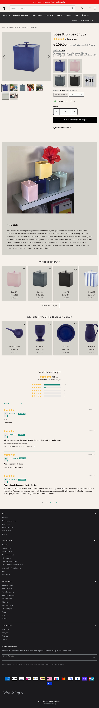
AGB (3, 571)
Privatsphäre (6, 558)
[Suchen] (72, 8)
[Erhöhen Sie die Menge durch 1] (74, 111)
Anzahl (55, 106)
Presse (4, 612)
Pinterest (5, 636)
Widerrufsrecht (7, 551)
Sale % (59, 15)
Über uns (85, 15)
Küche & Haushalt (20, 15)
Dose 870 (24, 28)
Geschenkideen (7, 527)
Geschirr (5, 15)
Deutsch (74, 21)
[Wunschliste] (90, 8)
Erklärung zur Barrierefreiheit (12, 565)
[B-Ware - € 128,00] (77, 97)
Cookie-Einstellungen (9, 561)
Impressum (6, 575)
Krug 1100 (91, 346)
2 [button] (46, 502)
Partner (4, 619)
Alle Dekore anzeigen (49, 306)
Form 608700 (13, 28)
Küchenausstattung (9, 521)
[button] (59, 39)
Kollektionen (6, 531)
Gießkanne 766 (14, 346)
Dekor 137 (91, 295)
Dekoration (36, 15)
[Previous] (4, 56)
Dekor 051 (40, 295)
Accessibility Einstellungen (11, 568)
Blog (77, 15)
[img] (9, 410)
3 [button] (50, 502)
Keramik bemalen (8, 595)
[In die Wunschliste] (24, 269)
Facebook (5, 629)
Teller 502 (65, 346)
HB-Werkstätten (7, 585)
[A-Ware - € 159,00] (61, 97)
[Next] (48, 56)
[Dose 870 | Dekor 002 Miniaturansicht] (5, 88)
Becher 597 (40, 346)
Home (4, 28)
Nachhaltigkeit (7, 609)
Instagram (5, 633)
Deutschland (87, 21)
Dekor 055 (14, 295)
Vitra (3, 615)
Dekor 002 (14, 349)
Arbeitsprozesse (7, 599)
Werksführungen (8, 592)
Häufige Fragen (7, 548)
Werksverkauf (7, 589)
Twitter (4, 639)
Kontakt (5, 545)
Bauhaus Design (7, 605)
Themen (49, 15)
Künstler (5, 602)
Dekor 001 (65, 295)
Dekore (68, 15)
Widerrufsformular (8, 555)
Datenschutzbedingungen (55, 664)
